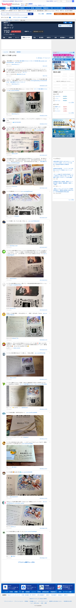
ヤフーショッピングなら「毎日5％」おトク (36, 5)
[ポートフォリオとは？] (10, 17)
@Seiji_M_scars (22, 74)
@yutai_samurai (17, 348)
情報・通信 (10, 25)
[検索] (73, 1)
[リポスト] (9, 66)
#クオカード (27, 61)
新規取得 (31, 3)
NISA (52, 8)
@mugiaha (16, 216)
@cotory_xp (13, 526)
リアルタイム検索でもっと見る (26, 562)
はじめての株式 (68, 10)
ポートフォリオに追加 (66, 25)
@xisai (13, 556)
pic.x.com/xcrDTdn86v (27, 443)
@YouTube (17, 62)
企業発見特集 (49, 13)
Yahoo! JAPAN (49, 1)
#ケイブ (32, 61)
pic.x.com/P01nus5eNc (14, 163)
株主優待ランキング (31, 10)
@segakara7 (26, 437)
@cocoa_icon (13, 308)
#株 (39, 61)
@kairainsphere (13, 278)
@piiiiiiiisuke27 (25, 407)
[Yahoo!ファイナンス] (10, 3)
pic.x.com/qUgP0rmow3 (26, 191)
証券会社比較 (38, 8)
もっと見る (71, 102)
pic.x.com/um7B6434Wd (41, 384)
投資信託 (22, 8)
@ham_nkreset (13, 377)
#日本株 (36, 61)
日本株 (7, 8)
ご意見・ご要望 (43, 603)
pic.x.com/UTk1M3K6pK (31, 531)
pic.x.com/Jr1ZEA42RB (26, 472)
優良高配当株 (40, 10)
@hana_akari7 (15, 153)
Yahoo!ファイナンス (34, 598)
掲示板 (32, 8)
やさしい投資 (41, 13)
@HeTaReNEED (17, 122)
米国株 (12, 8)
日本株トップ (4, 10)
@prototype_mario (14, 245)
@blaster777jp (15, 338)
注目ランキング (21, 10)
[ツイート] (70, 22)
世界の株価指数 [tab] (40, 595)
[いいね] (11, 66)
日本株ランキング (13, 10)
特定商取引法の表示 (68, 601)
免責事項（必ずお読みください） (55, 601)
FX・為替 (17, 8)
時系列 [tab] (65, 595)
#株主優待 (22, 61)
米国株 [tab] (47, 595)
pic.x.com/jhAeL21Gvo (16, 284)
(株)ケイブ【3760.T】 (14, 20)
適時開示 (19, 52)
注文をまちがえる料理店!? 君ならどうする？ (13, 1)
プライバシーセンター (18, 601)
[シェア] (65, 22)
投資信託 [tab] (60, 595)
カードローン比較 (58, 8)
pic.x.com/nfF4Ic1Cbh (40, 353)
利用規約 (26, 601)
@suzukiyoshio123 (14, 496)
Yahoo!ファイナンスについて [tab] (13, 595)
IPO (56, 10)
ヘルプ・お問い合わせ (34, 603)
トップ (3, 8)
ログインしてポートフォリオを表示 (20, 17)
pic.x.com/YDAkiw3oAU (34, 221)
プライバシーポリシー (8, 601)
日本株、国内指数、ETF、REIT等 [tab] (28, 595)
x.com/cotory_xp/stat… (19, 503)
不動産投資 (45, 8)
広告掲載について (33, 601)
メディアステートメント (43, 601)
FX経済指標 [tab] (53, 595)
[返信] (7, 66)
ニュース (28, 8)
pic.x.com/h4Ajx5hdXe (39, 130)
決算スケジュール (49, 10)
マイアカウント (69, 8)
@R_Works (14, 467)
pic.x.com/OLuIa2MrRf (31, 412)
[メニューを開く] (49, 60)
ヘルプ (55, 1)
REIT (61, 10)
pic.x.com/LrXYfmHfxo (14, 90)
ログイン (23, 5)
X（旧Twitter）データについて (43, 58)
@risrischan (14, 186)
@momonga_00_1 (15, 64)
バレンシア (69, 1)
